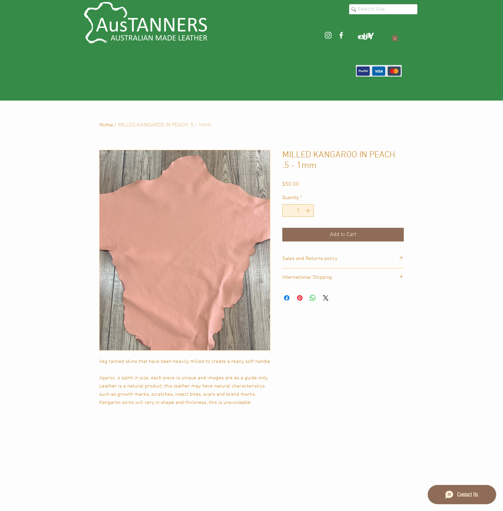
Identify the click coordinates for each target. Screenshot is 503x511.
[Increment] (308, 211)
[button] (394, 37)
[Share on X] (326, 298)
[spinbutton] (298, 211)
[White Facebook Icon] (341, 35)
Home (106, 125)
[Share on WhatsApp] (313, 298)
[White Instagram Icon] (328, 35)
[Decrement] (287, 211)
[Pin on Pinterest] (300, 298)
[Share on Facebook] (287, 298)
